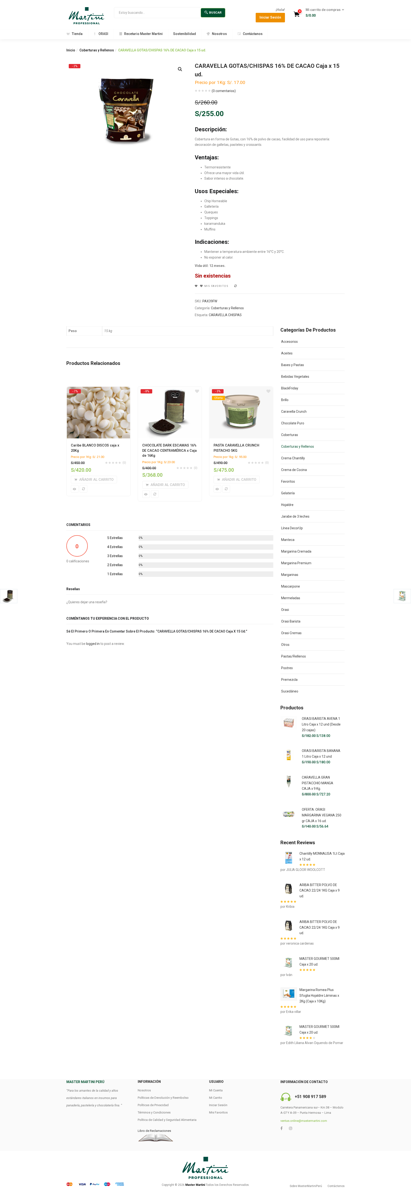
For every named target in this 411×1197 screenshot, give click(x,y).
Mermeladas (290, 598)
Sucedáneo (289, 691)
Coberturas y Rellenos (96, 50)
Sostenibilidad (184, 34)
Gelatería (288, 493)
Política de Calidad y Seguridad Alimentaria (167, 1120)
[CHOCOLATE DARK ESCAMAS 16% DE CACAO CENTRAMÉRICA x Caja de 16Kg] (169, 391)
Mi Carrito (215, 1097)
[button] (323, 13)
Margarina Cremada (296, 551)
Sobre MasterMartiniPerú (306, 1186)
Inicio (70, 50)
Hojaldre (287, 505)
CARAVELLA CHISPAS (225, 315)
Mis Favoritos (218, 1112)
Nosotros (219, 34)
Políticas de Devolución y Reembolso (163, 1097)
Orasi (285, 610)
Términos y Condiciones (154, 1112)
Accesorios (289, 341)
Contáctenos (336, 1186)
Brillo (285, 400)
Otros (285, 645)
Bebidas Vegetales (295, 376)
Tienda (77, 34)
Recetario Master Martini (143, 34)
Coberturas (289, 435)
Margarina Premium (296, 563)
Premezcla (289, 680)
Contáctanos (253, 34)
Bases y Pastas (292, 365)
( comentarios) (224, 91)
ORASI (103, 34)
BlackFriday (289, 388)
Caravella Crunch (294, 411)
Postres (287, 668)
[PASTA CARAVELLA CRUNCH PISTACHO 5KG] (241, 391)
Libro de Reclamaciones (154, 1131)
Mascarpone (290, 586)
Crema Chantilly (293, 458)
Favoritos (288, 481)
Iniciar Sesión (270, 17)
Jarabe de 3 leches (295, 516)
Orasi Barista (290, 621)
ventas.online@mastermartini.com (303, 1121)
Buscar (215, 12)
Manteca (287, 540)
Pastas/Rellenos (293, 656)
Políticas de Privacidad (153, 1105)
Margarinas (289, 575)
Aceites (287, 353)
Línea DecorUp (292, 528)
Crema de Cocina (294, 470)
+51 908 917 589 (310, 1096)
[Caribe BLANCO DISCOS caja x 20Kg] (98, 391)
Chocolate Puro (292, 423)
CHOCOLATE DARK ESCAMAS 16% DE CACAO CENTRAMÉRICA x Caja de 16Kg (169, 450)
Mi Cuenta (216, 1090)
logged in (93, 644)
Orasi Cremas (291, 633)
